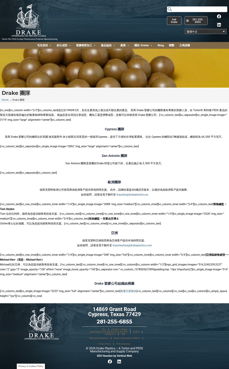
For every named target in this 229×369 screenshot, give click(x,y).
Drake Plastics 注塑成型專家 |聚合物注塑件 (109, 332)
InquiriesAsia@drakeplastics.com (132, 245)
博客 (123, 334)
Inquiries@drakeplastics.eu (132, 194)
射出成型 (62, 45)
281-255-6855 (114, 321)
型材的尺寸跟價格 (119, 329)
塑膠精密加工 (84, 45)
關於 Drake (141, 45)
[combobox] (197, 9)
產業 (123, 45)
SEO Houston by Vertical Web (114, 355)
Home (5, 99)
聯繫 (171, 45)
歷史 (104, 329)
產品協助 (106, 45)
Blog (161, 45)
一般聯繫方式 (110, 334)
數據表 (136, 332)
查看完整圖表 (128, 291)
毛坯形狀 (42, 45)
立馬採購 (184, 45)
